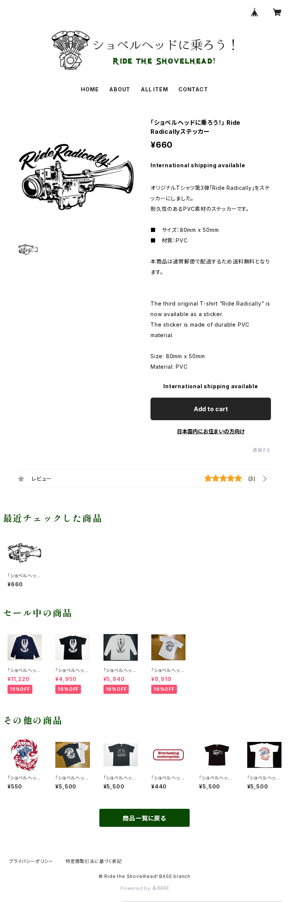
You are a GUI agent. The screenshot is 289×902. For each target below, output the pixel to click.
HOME (90, 89)
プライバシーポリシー (31, 861)
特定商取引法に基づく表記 (93, 861)
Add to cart (211, 409)
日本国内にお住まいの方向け (211, 431)
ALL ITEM (154, 89)
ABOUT (119, 89)
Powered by (136, 888)
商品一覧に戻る (144, 818)
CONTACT (193, 89)
